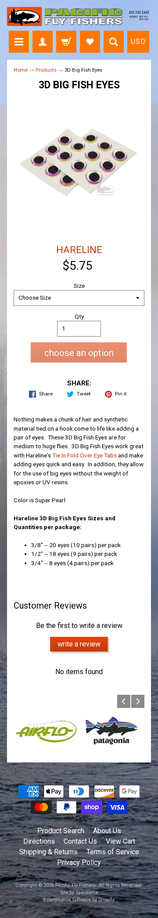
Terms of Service (112, 852)
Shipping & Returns (48, 852)
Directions (39, 841)
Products (46, 70)
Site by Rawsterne (79, 893)
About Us (107, 831)
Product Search (60, 831)
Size (79, 285)
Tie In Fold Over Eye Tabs (84, 455)
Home (21, 70)
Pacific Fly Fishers (75, 885)
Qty (79, 316)
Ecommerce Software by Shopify (79, 900)
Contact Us (80, 841)
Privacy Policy (79, 862)
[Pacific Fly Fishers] (79, 16)
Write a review (79, 644)
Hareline (79, 249)
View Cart (120, 841)
